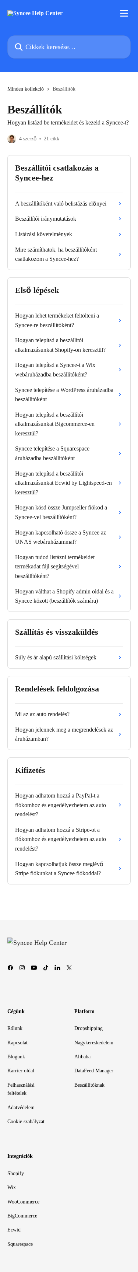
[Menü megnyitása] (124, 13)
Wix (11, 1187)
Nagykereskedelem (93, 1042)
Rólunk (14, 1028)
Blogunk (16, 1056)
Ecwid (14, 1230)
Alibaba (82, 1056)
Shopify (15, 1173)
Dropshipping (88, 1028)
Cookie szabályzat (26, 1121)
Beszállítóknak (89, 1085)
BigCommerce (22, 1216)
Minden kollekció (25, 89)
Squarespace (20, 1244)
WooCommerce (23, 1202)
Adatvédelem (21, 1107)
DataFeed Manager (93, 1070)
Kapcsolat (17, 1042)
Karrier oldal (20, 1070)
